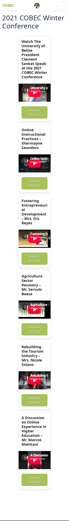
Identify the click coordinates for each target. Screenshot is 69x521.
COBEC (8, 5)
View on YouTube (34, 112)
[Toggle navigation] (61, 5)
